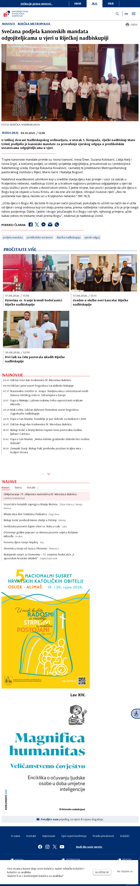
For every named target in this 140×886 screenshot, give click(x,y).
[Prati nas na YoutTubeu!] (62, 847)
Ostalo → (33, 487)
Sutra (18, 487)
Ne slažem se (125, 871)
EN (126, 14)
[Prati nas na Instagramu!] (47, 847)
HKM (77, 3)
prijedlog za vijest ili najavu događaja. (72, 819)
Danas (5, 487)
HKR (111, 3)
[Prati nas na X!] (54, 847)
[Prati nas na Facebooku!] (40, 847)
